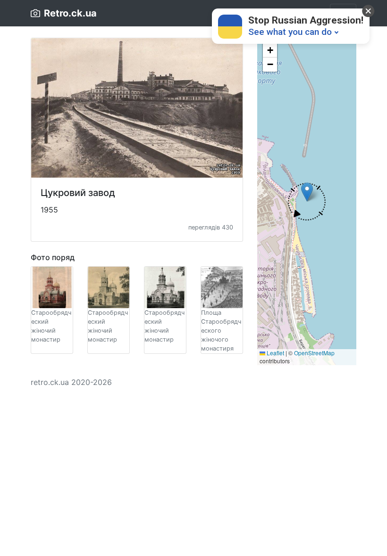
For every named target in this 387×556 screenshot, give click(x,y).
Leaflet (274, 353)
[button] (307, 202)
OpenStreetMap (314, 353)
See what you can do (290, 31)
